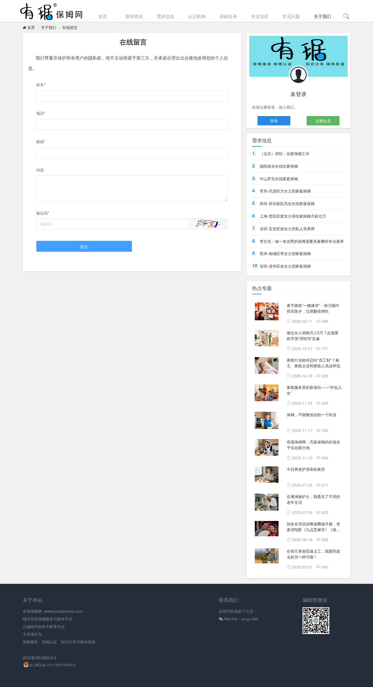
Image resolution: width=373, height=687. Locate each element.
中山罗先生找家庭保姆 (279, 178)
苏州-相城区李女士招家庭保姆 (285, 253)
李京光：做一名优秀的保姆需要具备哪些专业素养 (302, 241)
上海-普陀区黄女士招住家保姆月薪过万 (293, 216)
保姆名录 (228, 16)
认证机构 (197, 16)
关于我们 (322, 16)
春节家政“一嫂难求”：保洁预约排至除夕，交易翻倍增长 (313, 308)
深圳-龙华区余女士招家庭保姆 (285, 266)
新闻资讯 (134, 16)
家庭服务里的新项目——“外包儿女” (314, 390)
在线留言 (70, 27)
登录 (274, 120)
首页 (102, 16)
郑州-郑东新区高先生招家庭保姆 (287, 203)
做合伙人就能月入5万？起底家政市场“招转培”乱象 (313, 335)
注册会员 (323, 120)
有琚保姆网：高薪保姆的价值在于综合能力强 (313, 444)
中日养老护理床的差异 (306, 469)
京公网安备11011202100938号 (52, 664)
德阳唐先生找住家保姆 (279, 166)
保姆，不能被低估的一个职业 (311, 414)
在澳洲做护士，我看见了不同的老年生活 (313, 499)
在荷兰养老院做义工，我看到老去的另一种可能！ (313, 553)
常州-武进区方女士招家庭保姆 (285, 191)
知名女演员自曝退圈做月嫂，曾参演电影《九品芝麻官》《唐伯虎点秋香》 (313, 527)
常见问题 (291, 16)
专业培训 (259, 16)
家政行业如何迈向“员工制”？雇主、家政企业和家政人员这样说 (313, 362)
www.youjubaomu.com (63, 611)
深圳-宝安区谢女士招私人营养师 (287, 228)
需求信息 (165, 16)
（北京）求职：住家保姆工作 (284, 153)
